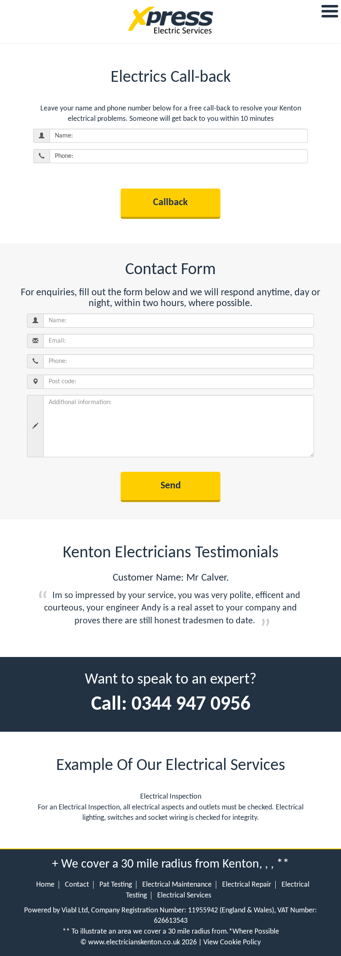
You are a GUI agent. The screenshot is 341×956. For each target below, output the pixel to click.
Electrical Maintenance (177, 885)
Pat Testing (115, 885)
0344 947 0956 (190, 705)
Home (45, 885)
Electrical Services (184, 896)
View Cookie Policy (232, 942)
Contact (77, 885)
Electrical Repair (246, 885)
